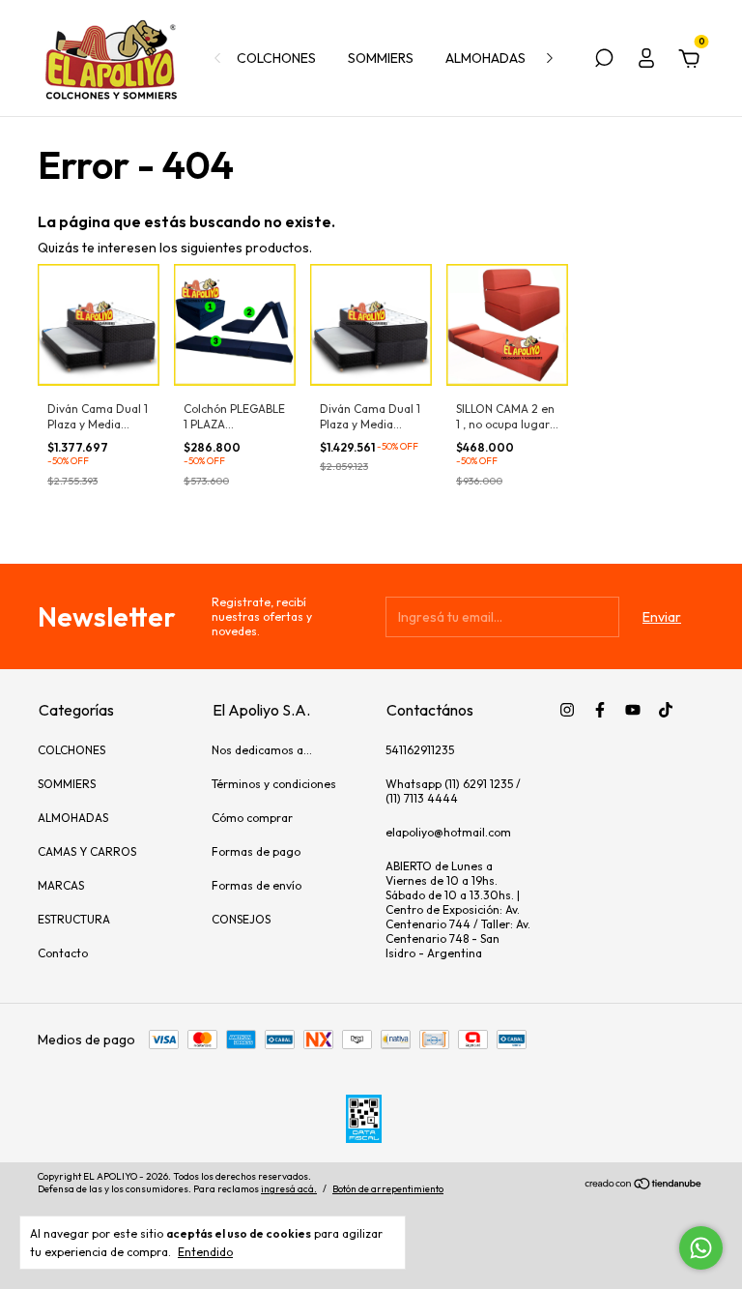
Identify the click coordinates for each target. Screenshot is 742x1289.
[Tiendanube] (644, 1185)
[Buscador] (604, 61)
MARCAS (61, 885)
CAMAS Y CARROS (87, 851)
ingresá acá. (289, 1189)
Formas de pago (256, 851)
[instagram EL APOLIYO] (567, 710)
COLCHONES (276, 58)
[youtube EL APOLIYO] (633, 710)
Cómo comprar (252, 817)
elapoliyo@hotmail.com (448, 832)
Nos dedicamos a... (262, 750)
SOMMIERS (381, 58)
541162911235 (419, 750)
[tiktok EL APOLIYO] (665, 710)
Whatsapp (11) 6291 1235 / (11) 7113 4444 (453, 791)
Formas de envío (256, 885)
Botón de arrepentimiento (387, 1189)
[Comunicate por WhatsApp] (701, 1248)
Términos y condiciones (274, 783)
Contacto (63, 953)
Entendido (205, 1252)
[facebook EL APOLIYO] (600, 710)
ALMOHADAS (485, 58)
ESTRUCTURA (74, 919)
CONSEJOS (241, 919)
